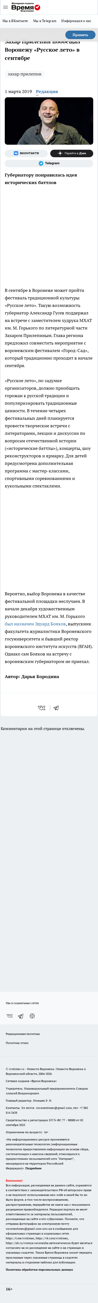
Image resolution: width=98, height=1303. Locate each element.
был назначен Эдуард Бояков (35, 624)
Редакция (47, 91)
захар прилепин (24, 74)
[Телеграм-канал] (49, 163)
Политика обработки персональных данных (39, 1269)
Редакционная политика (23, 1034)
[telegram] (58, 707)
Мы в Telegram (45, 21)
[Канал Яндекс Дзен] (71, 153)
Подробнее (33, 1168)
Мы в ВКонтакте (15, 21)
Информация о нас (76, 21)
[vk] (42, 707)
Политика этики (17, 1043)
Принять (80, 35)
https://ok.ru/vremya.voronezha (27, 1243)
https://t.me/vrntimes (20, 1238)
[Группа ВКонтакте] (26, 153)
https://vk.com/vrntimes (52, 1238)
